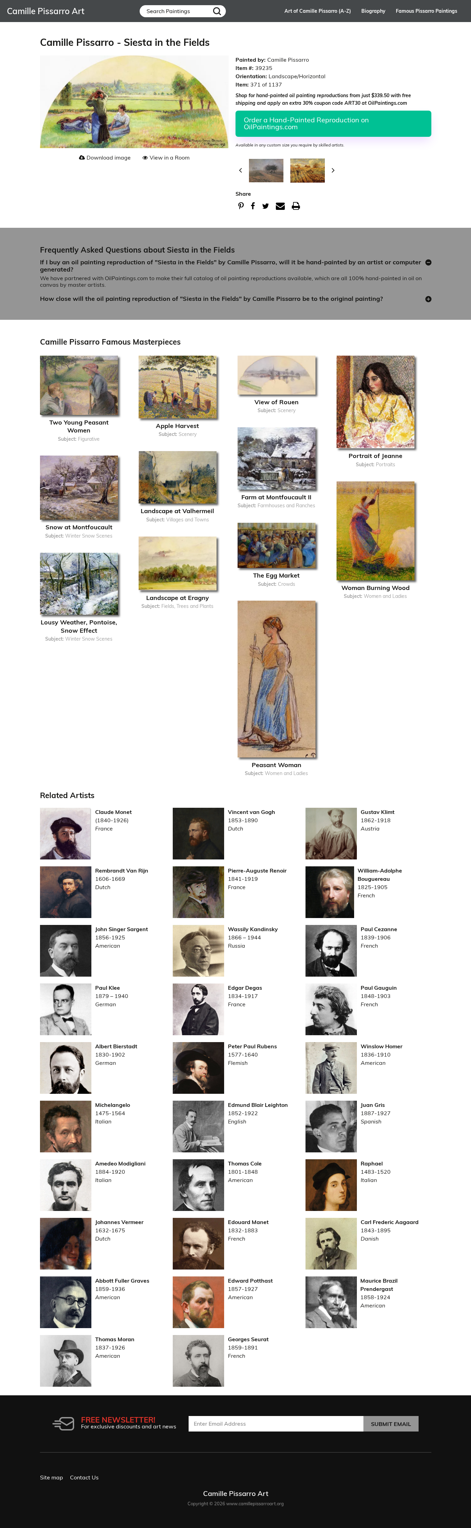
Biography (373, 11)
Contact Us (84, 1477)
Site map (51, 1477)
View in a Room (170, 157)
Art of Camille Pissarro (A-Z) (317, 11)
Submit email (391, 1423)
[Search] (216, 11)
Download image (109, 157)
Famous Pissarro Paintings (426, 11)
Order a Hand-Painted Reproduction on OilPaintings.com (306, 123)
